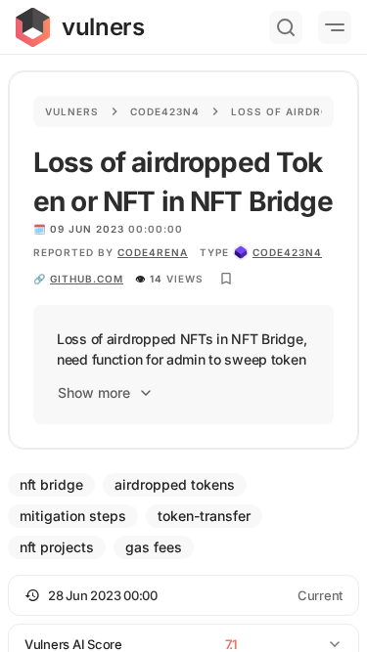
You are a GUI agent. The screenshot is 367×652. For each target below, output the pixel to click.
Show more (94, 392)
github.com (86, 278)
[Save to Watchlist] (226, 278)
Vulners (72, 111)
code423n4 (287, 252)
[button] (183, 595)
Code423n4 (165, 111)
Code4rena (152, 252)
